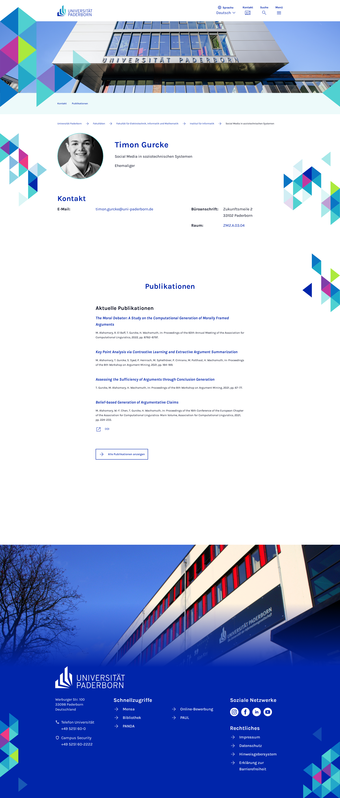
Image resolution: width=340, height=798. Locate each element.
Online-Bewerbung (196, 709)
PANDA (129, 726)
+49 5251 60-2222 (77, 744)
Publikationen (80, 103)
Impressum (249, 737)
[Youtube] (268, 711)
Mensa (129, 709)
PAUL (184, 717)
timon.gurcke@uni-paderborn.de (124, 209)
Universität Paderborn (69, 123)
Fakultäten (99, 123)
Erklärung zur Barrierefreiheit (252, 765)
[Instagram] (234, 711)
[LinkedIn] (256, 711)
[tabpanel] (170, 219)
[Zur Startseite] (74, 10)
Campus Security (76, 738)
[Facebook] (245, 711)
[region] (167, 103)
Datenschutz (250, 745)
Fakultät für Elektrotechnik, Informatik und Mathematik (147, 123)
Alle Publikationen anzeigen (126, 454)
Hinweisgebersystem (258, 754)
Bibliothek (132, 717)
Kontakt (62, 103)
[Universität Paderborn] (170, 677)
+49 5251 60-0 (73, 728)
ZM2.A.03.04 (234, 225)
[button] (227, 10)
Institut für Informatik (202, 123)
